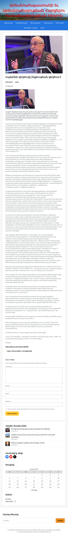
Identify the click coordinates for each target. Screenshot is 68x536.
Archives (8, 499)
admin (17, 82)
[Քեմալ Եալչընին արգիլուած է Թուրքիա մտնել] (7, 444)
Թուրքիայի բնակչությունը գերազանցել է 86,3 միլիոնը (30, 429)
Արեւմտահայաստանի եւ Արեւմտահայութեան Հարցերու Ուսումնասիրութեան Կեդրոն (34, 10)
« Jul (32, 490)
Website (8, 401)
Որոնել (60, 520)
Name (7, 385)
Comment (8, 366)
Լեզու (9, 351)
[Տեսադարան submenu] (40, 22)
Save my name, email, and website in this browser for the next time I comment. (31, 409)
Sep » (36, 490)
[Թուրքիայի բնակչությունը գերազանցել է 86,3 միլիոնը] (7, 430)
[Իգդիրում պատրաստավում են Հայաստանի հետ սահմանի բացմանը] (7, 436)
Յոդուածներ (16, 351)
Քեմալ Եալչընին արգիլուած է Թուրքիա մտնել (27, 443)
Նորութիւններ (27, 351)
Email (7, 393)
